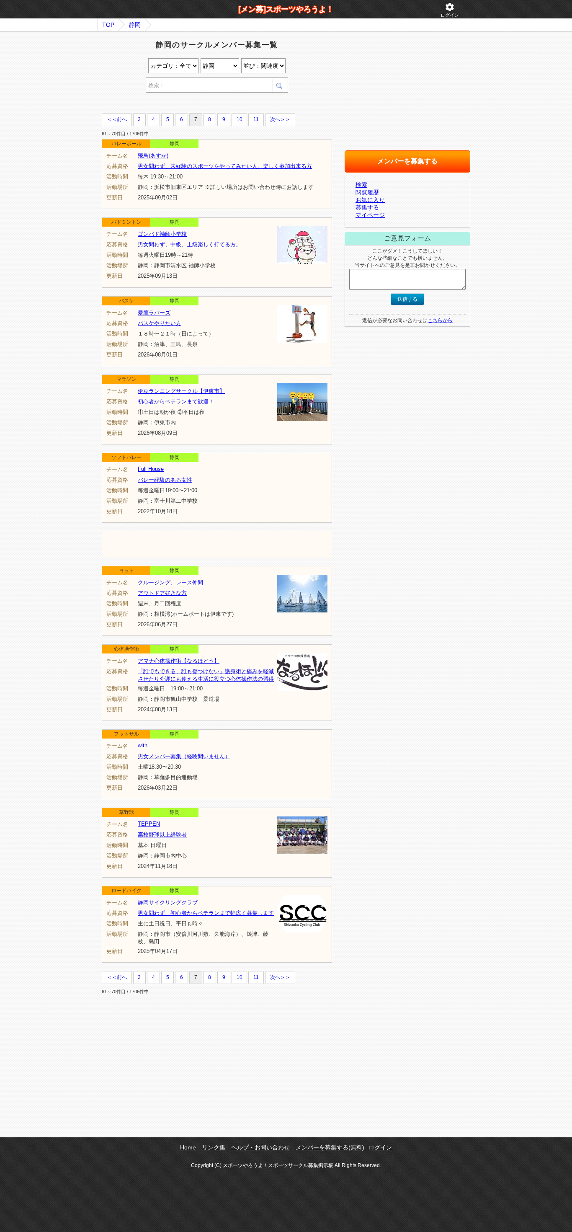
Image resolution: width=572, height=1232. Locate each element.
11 (256, 119)
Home (188, 1147)
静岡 (135, 24)
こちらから (440, 320)
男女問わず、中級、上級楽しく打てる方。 (189, 244)
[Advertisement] (200, 104)
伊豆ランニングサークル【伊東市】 (181, 391)
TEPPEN (149, 824)
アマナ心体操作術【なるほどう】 (178, 661)
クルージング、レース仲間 (170, 582)
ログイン (450, 10)
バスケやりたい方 (159, 323)
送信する (407, 299)
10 (239, 119)
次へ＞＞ (280, 119)
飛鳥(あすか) (153, 155)
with (142, 745)
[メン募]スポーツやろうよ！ (286, 9)
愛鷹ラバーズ (154, 313)
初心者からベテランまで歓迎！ (176, 401)
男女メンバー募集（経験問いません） (184, 756)
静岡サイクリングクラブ (168, 902)
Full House (151, 469)
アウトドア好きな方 (162, 593)
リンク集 (213, 1147)
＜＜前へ (117, 119)
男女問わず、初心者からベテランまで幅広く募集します (206, 913)
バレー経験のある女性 (165, 480)
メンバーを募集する (407, 161)
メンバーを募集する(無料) (330, 1147)
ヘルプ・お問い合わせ (260, 1147)
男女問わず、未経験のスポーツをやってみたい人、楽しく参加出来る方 (225, 166)
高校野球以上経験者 (162, 835)
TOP (108, 24)
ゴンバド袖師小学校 (162, 234)
